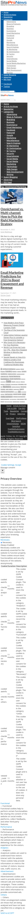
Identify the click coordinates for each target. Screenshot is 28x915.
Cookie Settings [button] (7, 465)
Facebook (10, 35)
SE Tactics (10, 54)
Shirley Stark (5, 295)
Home (6, 12)
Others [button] (4, 894)
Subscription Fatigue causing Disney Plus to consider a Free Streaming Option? (15, 337)
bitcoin (22, 369)
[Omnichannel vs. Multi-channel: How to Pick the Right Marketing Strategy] (12, 203)
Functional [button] (5, 803)
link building (21, 384)
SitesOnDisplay (13, 423)
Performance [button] (6, 827)
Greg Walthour (6, 232)
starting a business (5, 399)
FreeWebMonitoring (16, 431)
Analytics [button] (4, 847)
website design (16, 401)
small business (9, 394)
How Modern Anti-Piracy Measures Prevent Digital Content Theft (14, 325)
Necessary (7, 542)
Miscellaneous (12, 45)
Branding (10, 26)
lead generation (14, 384)
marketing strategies (15, 387)
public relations (9, 389)
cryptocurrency (11, 374)
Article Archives (10, 15)
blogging (3, 371)
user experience (13, 399)
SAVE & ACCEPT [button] (7, 913)
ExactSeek (10, 418)
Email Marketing (13, 33)
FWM (8, 381)
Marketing (11, 42)
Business (10, 28)
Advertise (7, 77)
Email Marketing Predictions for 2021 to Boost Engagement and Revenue (12, 280)
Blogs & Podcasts (14, 24)
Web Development (14, 70)
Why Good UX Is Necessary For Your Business (14, 343)
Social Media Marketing (16, 63)
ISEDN (23, 423)
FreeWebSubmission (16, 429)
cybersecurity (4, 376)
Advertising (11, 21)
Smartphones (12, 58)
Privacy (13, 414)
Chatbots (19, 371)
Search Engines (13, 47)
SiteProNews (21, 418)
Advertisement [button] (7, 871)
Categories (8, 19)
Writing (10, 72)
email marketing (15, 379)
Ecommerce (11, 31)
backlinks (18, 369)
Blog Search (16, 421)
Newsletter (8, 17)
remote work (16, 389)
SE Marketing (12, 49)
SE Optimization (13, 52)
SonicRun (16, 426)
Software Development (19, 396)
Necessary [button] (5, 539)
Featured (10, 38)
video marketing (20, 399)
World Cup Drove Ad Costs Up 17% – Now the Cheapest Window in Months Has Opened (15, 351)
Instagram (8, 384)
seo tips (2, 394)
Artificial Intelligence (9, 369)
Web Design (11, 68)
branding (8, 371)
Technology (11, 65)
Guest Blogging (10, 75)
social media (17, 394)
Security (10, 56)
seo (19, 391)
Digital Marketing (14, 376)
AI (1, 369)
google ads (17, 381)
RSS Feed (7, 79)
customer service (20, 374)
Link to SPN (12, 408)
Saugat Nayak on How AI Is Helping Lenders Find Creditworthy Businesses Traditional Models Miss (14, 361)
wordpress (22, 401)
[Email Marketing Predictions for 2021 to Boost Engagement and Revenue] (12, 266)
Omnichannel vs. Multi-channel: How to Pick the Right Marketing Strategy (12, 216)
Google (9, 40)
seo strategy (23, 391)
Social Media (12, 61)
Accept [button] (18, 465)
